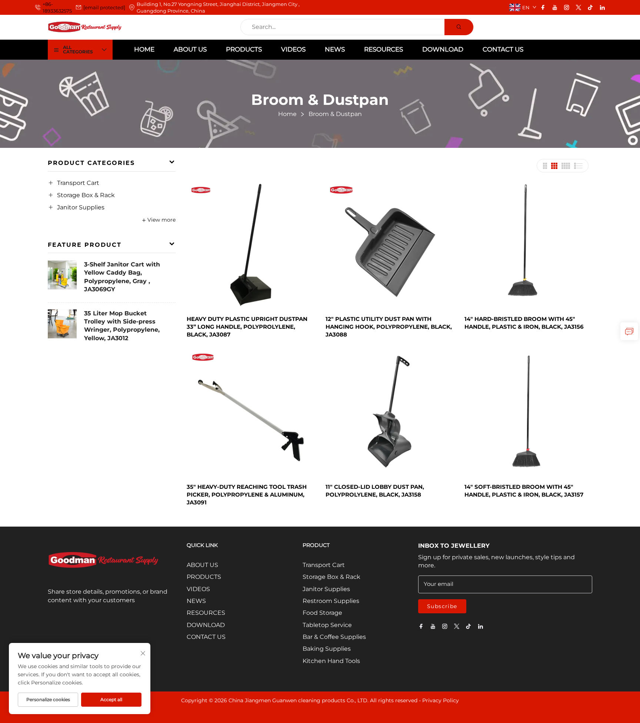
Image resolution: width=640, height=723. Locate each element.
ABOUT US (190, 49)
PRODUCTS (244, 49)
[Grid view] (545, 166)
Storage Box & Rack (86, 195)
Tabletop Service (327, 625)
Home (144, 49)
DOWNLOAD (442, 49)
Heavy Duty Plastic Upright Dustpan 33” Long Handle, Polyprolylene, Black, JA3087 (247, 326)
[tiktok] (590, 7)
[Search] (458, 27)
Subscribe (442, 606)
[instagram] (567, 7)
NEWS (335, 49)
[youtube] (555, 7)
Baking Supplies (327, 648)
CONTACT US (503, 49)
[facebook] (543, 7)
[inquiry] (629, 331)
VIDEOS (293, 49)
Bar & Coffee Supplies (334, 636)
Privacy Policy (440, 700)
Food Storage (322, 612)
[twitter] (578, 7)
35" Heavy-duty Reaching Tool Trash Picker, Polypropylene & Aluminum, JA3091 (247, 494)
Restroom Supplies (331, 600)
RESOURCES (383, 49)
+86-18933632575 (57, 7)
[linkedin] (602, 7)
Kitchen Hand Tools (331, 660)
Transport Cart (78, 182)
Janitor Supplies (80, 207)
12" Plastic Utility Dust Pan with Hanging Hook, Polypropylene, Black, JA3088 (389, 326)
